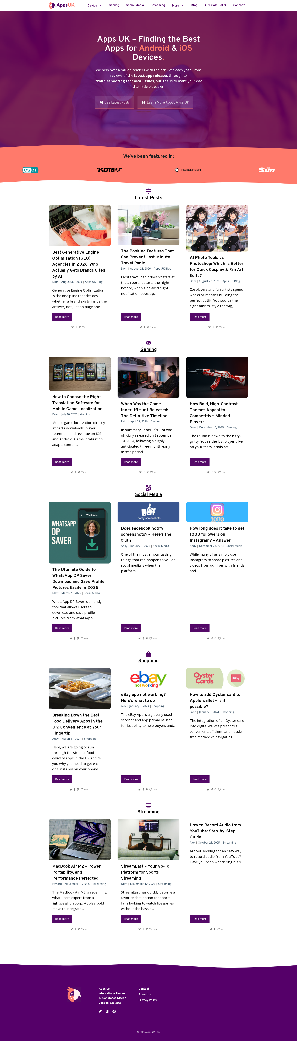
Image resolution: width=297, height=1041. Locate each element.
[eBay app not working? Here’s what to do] (148, 685)
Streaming (158, 5)
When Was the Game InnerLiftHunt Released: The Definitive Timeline (144, 410)
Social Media (135, 5)
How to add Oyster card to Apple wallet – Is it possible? (215, 701)
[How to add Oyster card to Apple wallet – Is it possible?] (217, 685)
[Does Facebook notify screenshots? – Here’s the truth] (148, 519)
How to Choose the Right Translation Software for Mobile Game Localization (77, 403)
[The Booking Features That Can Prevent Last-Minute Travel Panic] (148, 242)
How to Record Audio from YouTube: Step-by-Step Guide (215, 831)
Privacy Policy (148, 1000)
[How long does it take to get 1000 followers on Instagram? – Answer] (217, 519)
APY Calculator (215, 5)
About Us (145, 995)
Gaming (114, 5)
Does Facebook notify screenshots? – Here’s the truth (146, 534)
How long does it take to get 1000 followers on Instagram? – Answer (217, 534)
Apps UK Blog (94, 282)
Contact (239, 5)
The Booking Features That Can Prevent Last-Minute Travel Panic (147, 257)
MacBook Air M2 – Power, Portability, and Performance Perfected (77, 872)
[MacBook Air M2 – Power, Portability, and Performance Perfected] (80, 857)
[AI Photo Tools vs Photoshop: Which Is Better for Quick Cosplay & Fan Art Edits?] (217, 248)
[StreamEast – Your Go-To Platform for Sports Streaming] (148, 857)
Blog (194, 5)
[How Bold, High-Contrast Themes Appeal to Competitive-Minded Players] (217, 395)
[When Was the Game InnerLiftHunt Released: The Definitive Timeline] (148, 395)
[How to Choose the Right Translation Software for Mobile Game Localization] (80, 388)
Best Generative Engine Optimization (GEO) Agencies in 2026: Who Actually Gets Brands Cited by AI (78, 264)
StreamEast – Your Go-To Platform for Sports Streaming (145, 872)
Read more (62, 317)
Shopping (90, 739)
